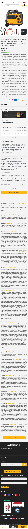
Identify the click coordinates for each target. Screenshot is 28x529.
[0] (23, 5)
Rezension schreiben (14, 438)
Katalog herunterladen (12, 471)
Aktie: (2, 52)
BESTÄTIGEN (5, 486)
